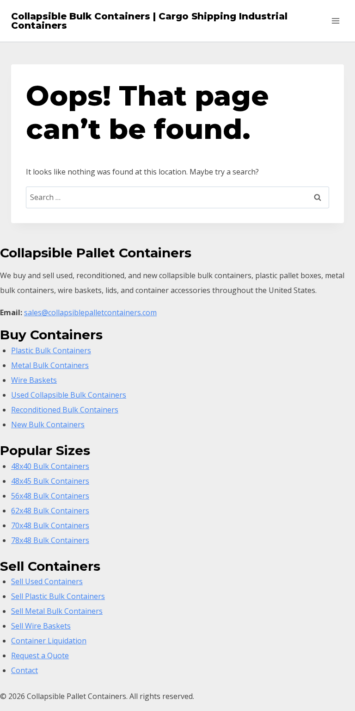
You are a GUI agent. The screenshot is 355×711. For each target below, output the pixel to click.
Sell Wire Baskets (41, 626)
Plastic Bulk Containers (51, 350)
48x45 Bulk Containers (50, 481)
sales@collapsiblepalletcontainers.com (90, 312)
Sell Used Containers (47, 581)
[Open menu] (335, 20)
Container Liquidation (48, 641)
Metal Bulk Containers (50, 365)
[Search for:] (177, 197)
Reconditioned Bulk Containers (64, 410)
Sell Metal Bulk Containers (57, 611)
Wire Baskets (34, 380)
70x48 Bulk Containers (50, 525)
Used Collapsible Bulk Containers (68, 395)
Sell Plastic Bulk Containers (58, 596)
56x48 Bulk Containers (50, 496)
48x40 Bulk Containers (50, 466)
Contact (24, 670)
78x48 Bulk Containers (50, 540)
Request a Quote (40, 655)
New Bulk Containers (48, 424)
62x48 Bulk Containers (50, 510)
